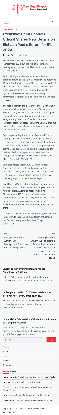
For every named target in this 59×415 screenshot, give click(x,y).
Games (6, 346)
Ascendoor (27, 408)
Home (5, 355)
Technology (7, 365)
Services (6, 360)
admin (7, 55)
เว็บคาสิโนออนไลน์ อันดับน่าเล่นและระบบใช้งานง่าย (26, 395)
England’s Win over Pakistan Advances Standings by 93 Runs (24, 270)
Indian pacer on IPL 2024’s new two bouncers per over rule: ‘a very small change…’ (28, 294)
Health (5, 351)
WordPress (8, 412)
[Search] (53, 22)
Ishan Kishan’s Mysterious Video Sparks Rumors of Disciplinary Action (29, 321)
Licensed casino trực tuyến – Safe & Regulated (22, 382)
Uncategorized (10, 29)
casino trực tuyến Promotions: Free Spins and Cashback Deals (29, 376)
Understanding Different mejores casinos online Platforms (27, 400)
